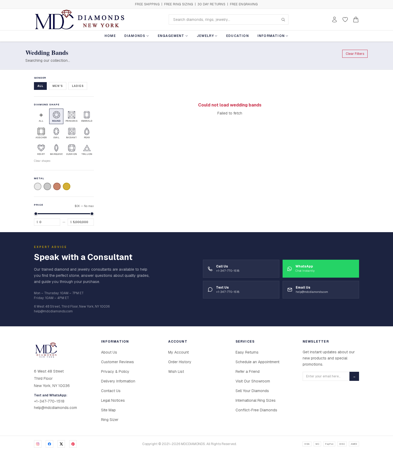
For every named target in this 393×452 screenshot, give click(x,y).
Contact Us (111, 390)
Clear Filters (355, 54)
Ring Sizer (109, 419)
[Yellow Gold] (66, 186)
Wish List (176, 371)
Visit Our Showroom (253, 381)
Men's (57, 86)
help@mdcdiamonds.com (55, 407)
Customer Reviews (117, 361)
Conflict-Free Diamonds (256, 410)
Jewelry (205, 36)
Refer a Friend (248, 371)
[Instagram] (37, 444)
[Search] (283, 19)
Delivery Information (118, 381)
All (40, 86)
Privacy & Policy (115, 371)
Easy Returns (247, 352)
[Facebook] (49, 444)
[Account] (334, 19)
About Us (109, 352)
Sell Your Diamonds (252, 390)
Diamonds (134, 36)
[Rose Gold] (57, 186)
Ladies (78, 86)
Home (110, 36)
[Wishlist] (345, 19)
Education (237, 36)
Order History (179, 361)
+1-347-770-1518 (49, 401)
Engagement (171, 36)
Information (271, 36)
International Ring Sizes (256, 400)
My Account (178, 352)
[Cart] (356, 19)
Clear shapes (42, 161)
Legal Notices (113, 400)
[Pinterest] (73, 444)
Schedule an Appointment (257, 361)
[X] (61, 444)
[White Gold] (37, 186)
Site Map (108, 410)
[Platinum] (47, 186)
